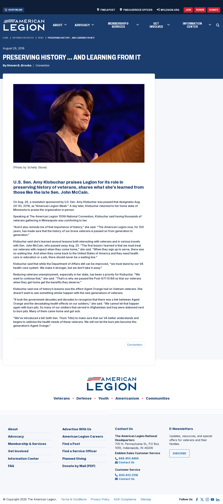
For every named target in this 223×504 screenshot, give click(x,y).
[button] (59, 25)
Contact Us (126, 462)
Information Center (23, 38)
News (41, 38)
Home (5, 38)
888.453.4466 (129, 458)
